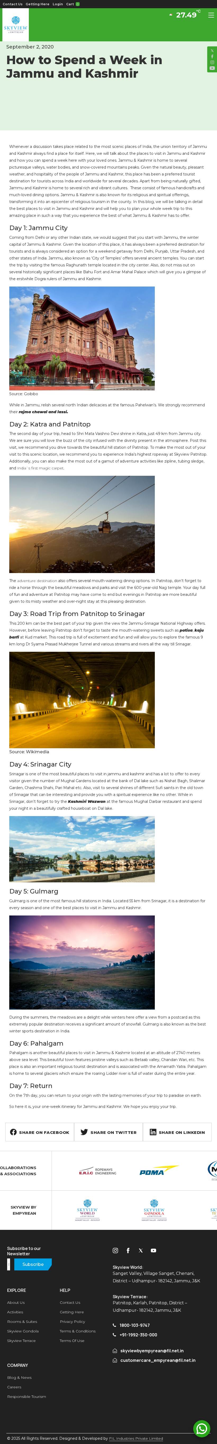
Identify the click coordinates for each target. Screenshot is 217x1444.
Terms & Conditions (78, 1331)
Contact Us (12, 4)
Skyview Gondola (23, 1331)
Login (58, 4)
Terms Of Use (72, 1340)
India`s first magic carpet (40, 468)
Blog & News (19, 1377)
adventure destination (37, 580)
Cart (72, 4)
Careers (14, 1387)
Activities (15, 1312)
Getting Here (37, 4)
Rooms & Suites (22, 1321)
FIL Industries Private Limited (136, 1438)
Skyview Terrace (21, 1340)
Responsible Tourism (26, 1396)
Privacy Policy (72, 1321)
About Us (16, 1302)
